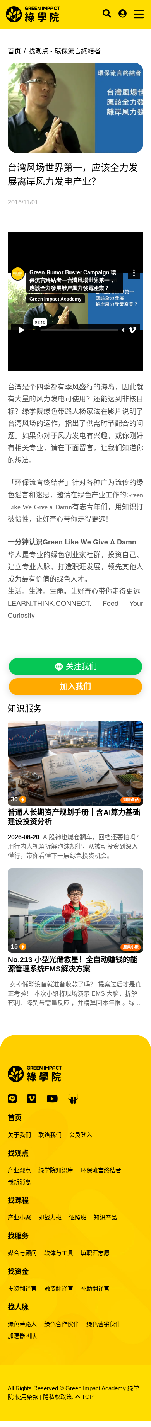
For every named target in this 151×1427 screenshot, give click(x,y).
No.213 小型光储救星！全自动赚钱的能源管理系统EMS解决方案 (72, 964)
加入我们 (75, 686)
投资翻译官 (22, 1288)
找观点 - (65, 51)
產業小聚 (131, 947)
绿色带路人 (22, 1324)
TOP (87, 1396)
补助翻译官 (95, 1288)
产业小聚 (19, 1217)
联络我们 (50, 1134)
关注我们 (80, 666)
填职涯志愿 (95, 1253)
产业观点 (19, 1170)
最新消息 (19, 1182)
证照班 (77, 1217)
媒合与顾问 (22, 1253)
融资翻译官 (58, 1288)
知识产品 (105, 1217)
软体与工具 (58, 1253)
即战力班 (50, 1217)
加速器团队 (22, 1335)
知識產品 (131, 800)
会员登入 (80, 1134)
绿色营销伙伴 (103, 1324)
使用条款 (26, 1396)
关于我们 (19, 1134)
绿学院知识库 (55, 1170)
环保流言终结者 (101, 1170)
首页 (14, 51)
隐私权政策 (57, 1396)
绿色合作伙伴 (61, 1324)
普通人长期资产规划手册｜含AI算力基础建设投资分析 (74, 817)
